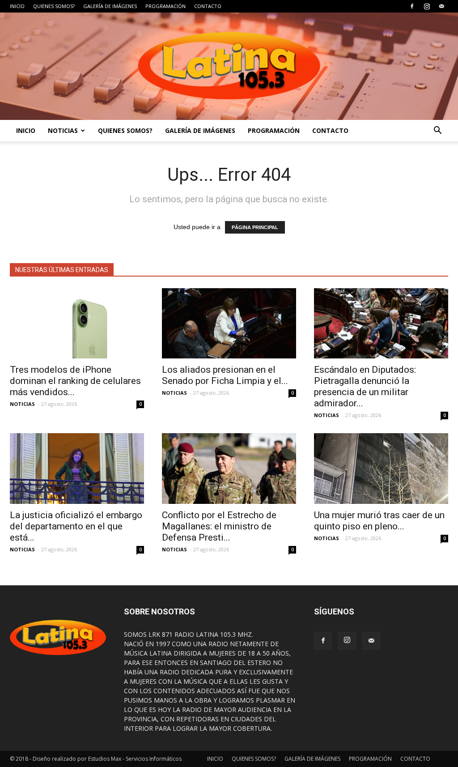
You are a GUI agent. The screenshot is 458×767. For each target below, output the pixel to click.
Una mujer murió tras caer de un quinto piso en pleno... (379, 521)
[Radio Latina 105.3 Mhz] (229, 66)
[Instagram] (426, 6)
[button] (437, 130)
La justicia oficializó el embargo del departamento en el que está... (76, 526)
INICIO (17, 6)
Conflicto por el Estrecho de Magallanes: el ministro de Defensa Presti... (219, 526)
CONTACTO (207, 6)
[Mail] (441, 6)
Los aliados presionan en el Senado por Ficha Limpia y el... (225, 375)
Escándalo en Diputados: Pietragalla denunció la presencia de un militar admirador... (365, 386)
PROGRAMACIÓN (165, 6)
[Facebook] (412, 6)
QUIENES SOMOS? (54, 6)
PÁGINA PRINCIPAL (255, 227)
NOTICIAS (63, 130)
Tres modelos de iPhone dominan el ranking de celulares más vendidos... (75, 380)
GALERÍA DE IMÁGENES (110, 6)
